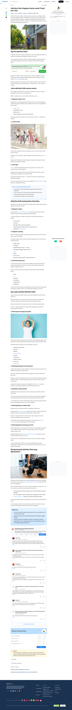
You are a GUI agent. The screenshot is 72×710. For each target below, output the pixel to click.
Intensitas (20, 13)
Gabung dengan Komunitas (28, 624)
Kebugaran (12, 5)
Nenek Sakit (17, 564)
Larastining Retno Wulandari (58, 16)
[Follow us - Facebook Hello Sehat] (11, 691)
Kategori (37, 685)
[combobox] (44, 641)
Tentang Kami (57, 687)
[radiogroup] (41, 636)
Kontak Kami (57, 692)
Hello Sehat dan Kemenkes (47, 696)
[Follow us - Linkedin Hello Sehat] (15, 691)
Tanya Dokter (42, 534)
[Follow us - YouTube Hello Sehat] (19, 691)
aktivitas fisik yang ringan (23, 212)
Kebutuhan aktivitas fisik (33, 13)
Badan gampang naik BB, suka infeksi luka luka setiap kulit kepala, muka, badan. (29, 551)
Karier (56, 690)
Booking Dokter (39, 691)
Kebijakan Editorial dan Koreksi (48, 690)
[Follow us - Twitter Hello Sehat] (17, 691)
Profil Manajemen (58, 689)
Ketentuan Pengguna (46, 687)
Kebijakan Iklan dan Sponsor (48, 692)
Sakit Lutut (17, 537)
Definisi (12, 13)
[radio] (37, 636)
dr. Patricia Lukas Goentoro (58, 12)
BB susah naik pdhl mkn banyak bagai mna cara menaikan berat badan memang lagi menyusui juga (30, 612)
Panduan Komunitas (46, 694)
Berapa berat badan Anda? (16, 643)
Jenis (16, 13)
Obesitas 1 (17, 600)
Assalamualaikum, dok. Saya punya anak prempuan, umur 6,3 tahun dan (29, 587)
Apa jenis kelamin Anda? (16, 635)
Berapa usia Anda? (15, 638)
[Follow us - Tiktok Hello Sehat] (21, 691)
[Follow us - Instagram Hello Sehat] (13, 691)
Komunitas (38, 694)
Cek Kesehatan (38, 688)
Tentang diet (18, 574)
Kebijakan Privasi (46, 689)
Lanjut (13, 544)
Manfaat (25, 13)
